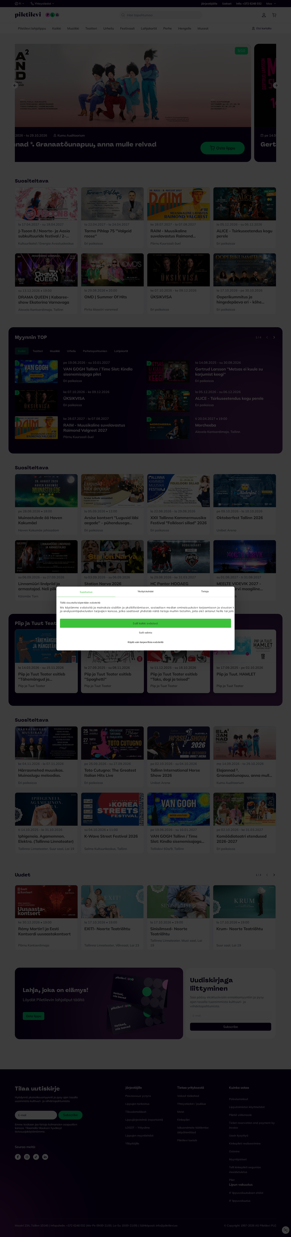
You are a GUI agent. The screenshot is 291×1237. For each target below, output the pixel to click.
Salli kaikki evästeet (145, 623)
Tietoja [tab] (205, 591)
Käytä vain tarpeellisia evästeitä (145, 642)
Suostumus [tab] (86, 591)
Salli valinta (145, 632)
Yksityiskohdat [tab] (145, 591)
